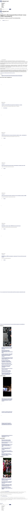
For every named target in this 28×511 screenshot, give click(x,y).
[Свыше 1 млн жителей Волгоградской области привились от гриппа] (14, 90)
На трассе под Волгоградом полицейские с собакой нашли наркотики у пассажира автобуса (6, 361)
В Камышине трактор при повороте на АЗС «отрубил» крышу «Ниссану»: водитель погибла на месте (7, 445)
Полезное (3, 7)
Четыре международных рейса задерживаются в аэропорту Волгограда (6, 366)
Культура (3, 6)
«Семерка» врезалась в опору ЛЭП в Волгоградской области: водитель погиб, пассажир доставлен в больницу (7, 355)
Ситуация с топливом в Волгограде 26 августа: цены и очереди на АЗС (7, 412)
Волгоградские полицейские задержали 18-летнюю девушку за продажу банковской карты (7, 373)
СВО (2, 507)
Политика (3, 4)
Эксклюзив (3, 5)
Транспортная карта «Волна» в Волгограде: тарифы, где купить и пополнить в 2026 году (7, 454)
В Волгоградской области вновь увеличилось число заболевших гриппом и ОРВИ (14, 195)
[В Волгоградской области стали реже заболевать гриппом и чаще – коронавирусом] (14, 120)
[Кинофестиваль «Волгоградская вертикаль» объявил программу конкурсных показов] (7, 468)
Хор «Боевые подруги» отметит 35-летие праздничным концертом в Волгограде (7, 482)
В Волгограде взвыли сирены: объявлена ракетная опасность (6, 371)
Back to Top (1, 503)
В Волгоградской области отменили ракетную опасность (7, 369)
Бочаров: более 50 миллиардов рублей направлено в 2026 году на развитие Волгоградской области (7, 424)
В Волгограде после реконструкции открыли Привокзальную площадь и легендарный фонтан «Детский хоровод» (7, 399)
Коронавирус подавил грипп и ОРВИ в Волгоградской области (11, 225)
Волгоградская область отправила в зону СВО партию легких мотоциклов (7, 436)
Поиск (10, 504)
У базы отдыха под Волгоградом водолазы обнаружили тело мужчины (6, 448)
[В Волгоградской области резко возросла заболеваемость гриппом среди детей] (14, 150)
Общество (3, 103)
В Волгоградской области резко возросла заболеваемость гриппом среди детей (13, 165)
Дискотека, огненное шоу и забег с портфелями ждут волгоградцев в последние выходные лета (7, 485)
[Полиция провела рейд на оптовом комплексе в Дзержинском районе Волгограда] (7, 336)
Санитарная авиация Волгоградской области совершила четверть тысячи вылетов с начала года (7, 358)
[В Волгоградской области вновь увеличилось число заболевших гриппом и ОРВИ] (14, 180)
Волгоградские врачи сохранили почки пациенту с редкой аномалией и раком (7, 451)
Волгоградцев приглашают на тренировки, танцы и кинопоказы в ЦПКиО (7, 488)
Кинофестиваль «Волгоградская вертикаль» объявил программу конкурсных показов (6, 479)
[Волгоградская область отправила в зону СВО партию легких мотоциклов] (7, 430)
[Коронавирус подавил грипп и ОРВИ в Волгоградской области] (14, 211)
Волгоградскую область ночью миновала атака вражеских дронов (7, 364)
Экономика (3, 3)
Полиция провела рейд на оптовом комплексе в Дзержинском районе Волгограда (7, 348)
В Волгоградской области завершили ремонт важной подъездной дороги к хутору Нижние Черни (7, 351)
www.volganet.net (7, 491)
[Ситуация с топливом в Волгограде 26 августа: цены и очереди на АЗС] (7, 406)
